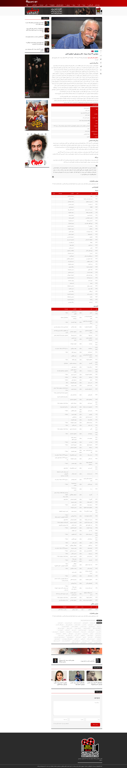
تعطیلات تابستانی (74, 626)
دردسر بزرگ (83, 632)
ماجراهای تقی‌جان (70, 637)
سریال (74, 5)
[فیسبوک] (101, 63)
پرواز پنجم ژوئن (91, 626)
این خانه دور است (68, 623)
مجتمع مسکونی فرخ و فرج (59, 637)
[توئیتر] (101, 59)
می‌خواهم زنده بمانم (75, 641)
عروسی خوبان (60, 635)
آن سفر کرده (92, 623)
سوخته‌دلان (58, 633)
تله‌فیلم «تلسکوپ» (86, 628)
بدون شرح (90, 624)
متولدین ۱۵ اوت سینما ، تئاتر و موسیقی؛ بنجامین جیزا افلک (66, 661)
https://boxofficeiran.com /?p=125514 (88, 620)
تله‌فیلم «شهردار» (77, 628)
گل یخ (84, 637)
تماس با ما (100, 761)
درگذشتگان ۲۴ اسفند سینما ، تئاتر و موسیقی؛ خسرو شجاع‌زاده (94, 683)
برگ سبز (84, 624)
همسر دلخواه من (97, 642)
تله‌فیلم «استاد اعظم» (96, 628)
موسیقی (68, 5)
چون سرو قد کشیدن (82, 630)
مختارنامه (98, 639)
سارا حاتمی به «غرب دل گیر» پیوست (88, 661)
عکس (46, 5)
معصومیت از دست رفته (96, 641)
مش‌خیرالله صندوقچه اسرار (67, 639)
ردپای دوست (85, 633)
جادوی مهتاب (98, 630)
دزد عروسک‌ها (75, 632)
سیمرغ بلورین (97, 635)
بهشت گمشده (77, 624)
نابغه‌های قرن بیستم (65, 641)
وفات (100, 679)
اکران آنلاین (34, 5)
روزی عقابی (70, 633)
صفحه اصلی (97, 5)
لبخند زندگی (78, 637)
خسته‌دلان (67, 630)
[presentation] (99, 687)
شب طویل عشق (69, 635)
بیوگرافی (96, 51)
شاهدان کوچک (89, 635)
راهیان (91, 633)
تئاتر (79, 5)
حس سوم (73, 630)
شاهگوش (82, 635)
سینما (84, 5)
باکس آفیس (90, 5)
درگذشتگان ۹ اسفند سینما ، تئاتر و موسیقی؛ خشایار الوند (77, 683)
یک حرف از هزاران (75, 642)
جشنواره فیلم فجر (59, 5)
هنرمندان (41, 5)
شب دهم (76, 635)
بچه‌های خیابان (97, 624)
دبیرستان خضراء (91, 632)
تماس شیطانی (69, 628)
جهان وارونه (91, 630)
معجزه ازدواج (57, 639)
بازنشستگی (60, 623)
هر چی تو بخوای (56, 641)
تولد (92, 51)
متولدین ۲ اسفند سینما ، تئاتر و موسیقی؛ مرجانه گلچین (60, 683)
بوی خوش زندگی (69, 624)
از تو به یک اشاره (77, 623)
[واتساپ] (101, 70)
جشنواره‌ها (52, 5)
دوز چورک (61, 632)
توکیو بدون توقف (61, 628)
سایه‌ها (64, 633)
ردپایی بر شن (77, 633)
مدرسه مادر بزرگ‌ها (90, 639)
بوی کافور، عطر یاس (59, 624)
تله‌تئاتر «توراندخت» (65, 626)
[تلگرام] (101, 66)
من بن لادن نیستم (85, 641)
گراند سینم (90, 637)
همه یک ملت (83, 642)
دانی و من (98, 632)
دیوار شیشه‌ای (97, 633)
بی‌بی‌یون (98, 626)
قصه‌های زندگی (97, 637)
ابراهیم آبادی (85, 623)
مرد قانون (82, 639)
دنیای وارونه (68, 632)
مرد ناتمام (76, 639)
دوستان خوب (54, 632)
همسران (89, 642)
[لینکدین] (101, 73)
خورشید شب (60, 630)
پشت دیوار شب (83, 626)
